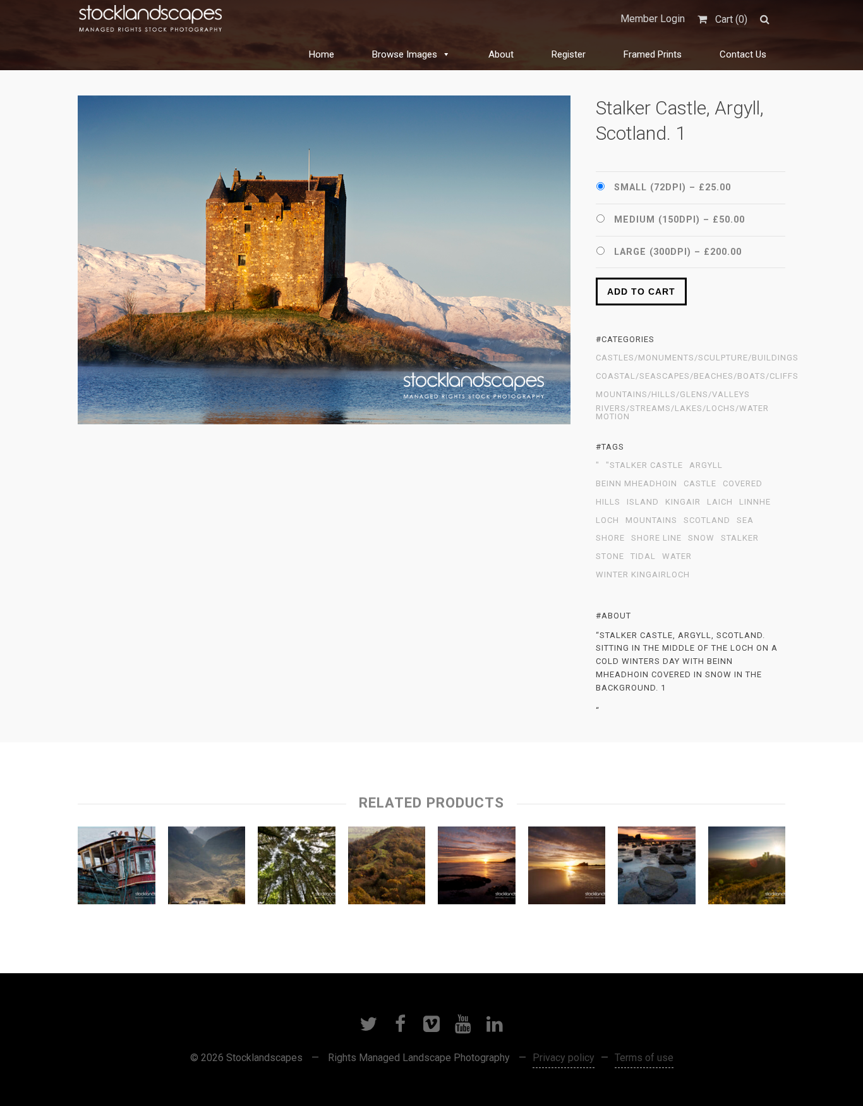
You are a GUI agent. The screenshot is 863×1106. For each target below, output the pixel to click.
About (501, 54)
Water (677, 556)
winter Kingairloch (643, 574)
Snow (701, 538)
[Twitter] (368, 1023)
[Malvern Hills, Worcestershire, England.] (387, 868)
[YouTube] (463, 1023)
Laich (720, 502)
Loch (607, 520)
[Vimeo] (431, 1023)
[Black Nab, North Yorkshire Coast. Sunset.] (657, 868)
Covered (743, 483)
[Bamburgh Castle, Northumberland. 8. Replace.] (567, 868)
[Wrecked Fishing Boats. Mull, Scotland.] (116, 868)
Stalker (740, 538)
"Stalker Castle (644, 465)
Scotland (707, 520)
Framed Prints (653, 54)
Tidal (643, 556)
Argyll (706, 465)
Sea (745, 520)
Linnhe (755, 502)
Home (321, 54)
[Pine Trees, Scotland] (296, 868)
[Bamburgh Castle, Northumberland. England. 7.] (477, 868)
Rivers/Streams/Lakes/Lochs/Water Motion (682, 412)
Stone (610, 556)
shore (610, 538)
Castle (700, 483)
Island (643, 502)
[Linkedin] (494, 1023)
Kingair (683, 502)
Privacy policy (563, 1058)
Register (569, 54)
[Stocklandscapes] (151, 19)
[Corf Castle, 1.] (747, 868)
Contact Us (743, 54)
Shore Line (656, 538)
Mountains (651, 520)
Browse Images (404, 54)
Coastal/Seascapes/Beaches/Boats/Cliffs (697, 376)
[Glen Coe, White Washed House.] (207, 868)
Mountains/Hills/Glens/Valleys (673, 394)
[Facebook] (400, 1023)
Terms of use (644, 1058)
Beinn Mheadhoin (636, 483)
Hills (608, 502)
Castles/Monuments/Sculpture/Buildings (697, 357)
